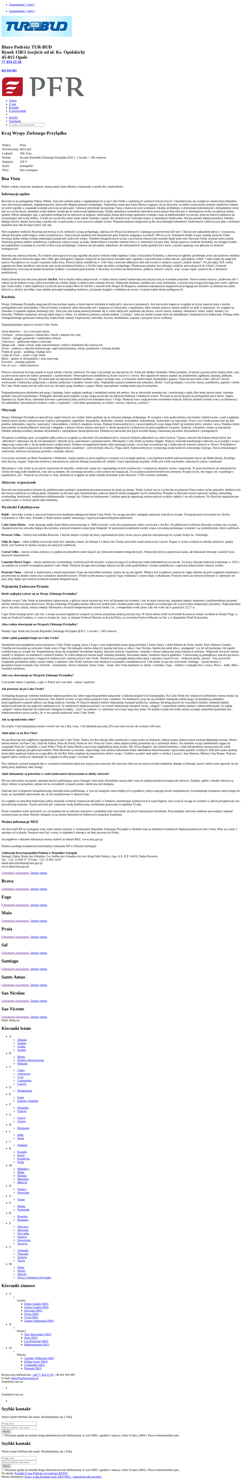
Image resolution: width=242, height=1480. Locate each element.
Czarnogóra (24, 1080)
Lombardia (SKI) (34, 1365)
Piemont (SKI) (33, 1368)
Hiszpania (23, 1128)
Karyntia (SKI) (33, 1310)
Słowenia (23, 1230)
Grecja (21, 1117)
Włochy (22, 1274)
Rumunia (22, 1219)
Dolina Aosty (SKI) (36, 1361)
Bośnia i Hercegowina (30, 1060)
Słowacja (22, 1226)
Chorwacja (23, 1073)
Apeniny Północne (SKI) (39, 1358)
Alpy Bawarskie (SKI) (37, 1334)
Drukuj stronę (38, 872)
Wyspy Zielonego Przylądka (34, 1277)
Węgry (21, 1270)
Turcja (21, 1260)
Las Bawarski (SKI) (36, 1341)
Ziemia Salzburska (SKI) (39, 1320)
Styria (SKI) (31, 1314)
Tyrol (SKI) (31, 1317)
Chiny (21, 1070)
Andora (21, 1043)
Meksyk (22, 1182)
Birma (21, 1056)
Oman (21, 1199)
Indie (20, 1134)
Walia (20, 1267)
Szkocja (22, 1236)
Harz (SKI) (31, 1337)
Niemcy (22, 1189)
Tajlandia (22, 1250)
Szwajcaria (23, 1240)
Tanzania (22, 1253)
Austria (21, 1050)
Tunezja (22, 1257)
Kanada (22, 1151)
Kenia (21, 1155)
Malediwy (23, 1168)
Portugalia (23, 1209)
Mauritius (23, 1179)
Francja (21, 1111)
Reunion (22, 1216)
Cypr (20, 1077)
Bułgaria (22, 1063)
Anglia (21, 1046)
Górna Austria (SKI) (36, 1307)
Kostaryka (23, 1158)
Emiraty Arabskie (27, 1100)
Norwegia (23, 1192)
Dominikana (24, 1090)
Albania (22, 1039)
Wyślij (6, 1431)
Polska (21, 1206)
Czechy (21, 1084)
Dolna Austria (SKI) (36, 1303)
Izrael (20, 1138)
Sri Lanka (23, 1233)
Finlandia (23, 1107)
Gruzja (21, 1121)
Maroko (22, 1175)
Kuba (20, 1162)
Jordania (22, 1145)
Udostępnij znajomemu (15, 872)
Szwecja (22, 1243)
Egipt (20, 1097)
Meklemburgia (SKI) (36, 1344)
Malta (20, 1172)
